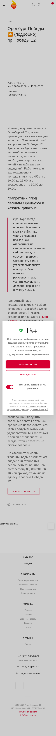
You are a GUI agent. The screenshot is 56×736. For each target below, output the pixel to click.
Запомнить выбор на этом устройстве (33, 386)
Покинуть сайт (28, 374)
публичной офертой (39, 409)
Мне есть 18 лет (28, 364)
